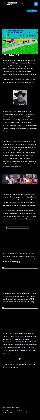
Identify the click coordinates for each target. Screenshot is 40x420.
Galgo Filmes (19, 336)
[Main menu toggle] (36, 4)
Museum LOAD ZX (32, 10)
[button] (4, 179)
